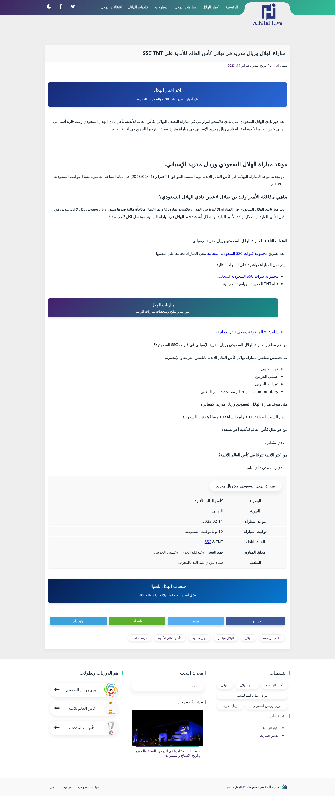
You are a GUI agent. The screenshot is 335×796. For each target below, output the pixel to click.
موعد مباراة (139, 638)
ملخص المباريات (268, 736)
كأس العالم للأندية (170, 638)
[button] (49, 6)
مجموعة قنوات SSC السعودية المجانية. (247, 276)
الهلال (248, 638)
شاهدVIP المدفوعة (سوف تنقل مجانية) (247, 332)
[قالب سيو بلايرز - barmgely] (284, 787)
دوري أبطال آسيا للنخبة (252, 695)
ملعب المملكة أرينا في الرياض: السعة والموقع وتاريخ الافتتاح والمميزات (168, 753)
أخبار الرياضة (272, 638)
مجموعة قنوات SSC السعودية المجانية (237, 253)
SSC (208, 541)
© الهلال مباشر (236, 787)
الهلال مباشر (226, 638)
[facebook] (61, 6)
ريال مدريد (200, 638)
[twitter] (73, 6)
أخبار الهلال (247, 685)
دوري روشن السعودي (267, 706)
